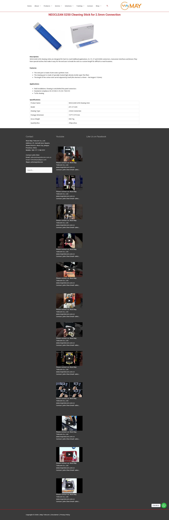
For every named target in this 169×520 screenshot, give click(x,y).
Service (57, 6)
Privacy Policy (65, 515)
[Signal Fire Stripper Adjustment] (69, 329)
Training (79, 6)
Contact (90, 6)
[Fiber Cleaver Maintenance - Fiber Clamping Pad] (69, 211)
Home (29, 6)
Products (47, 6)
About (37, 6)
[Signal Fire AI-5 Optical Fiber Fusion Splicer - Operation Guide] (69, 154)
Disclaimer (55, 515)
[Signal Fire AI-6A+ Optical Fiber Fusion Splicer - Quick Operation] (69, 300)
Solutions (68, 6)
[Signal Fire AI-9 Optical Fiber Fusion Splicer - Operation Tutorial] (69, 454)
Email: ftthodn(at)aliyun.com (36, 160)
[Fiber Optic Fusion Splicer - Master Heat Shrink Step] (69, 358)
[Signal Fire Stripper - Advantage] (69, 240)
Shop (97, 6)
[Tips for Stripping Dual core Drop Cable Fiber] (69, 269)
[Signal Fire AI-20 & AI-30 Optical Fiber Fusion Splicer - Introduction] (69, 389)
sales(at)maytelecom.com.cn (40, 157)
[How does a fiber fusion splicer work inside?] (69, 182)
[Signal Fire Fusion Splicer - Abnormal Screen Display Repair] (69, 485)
